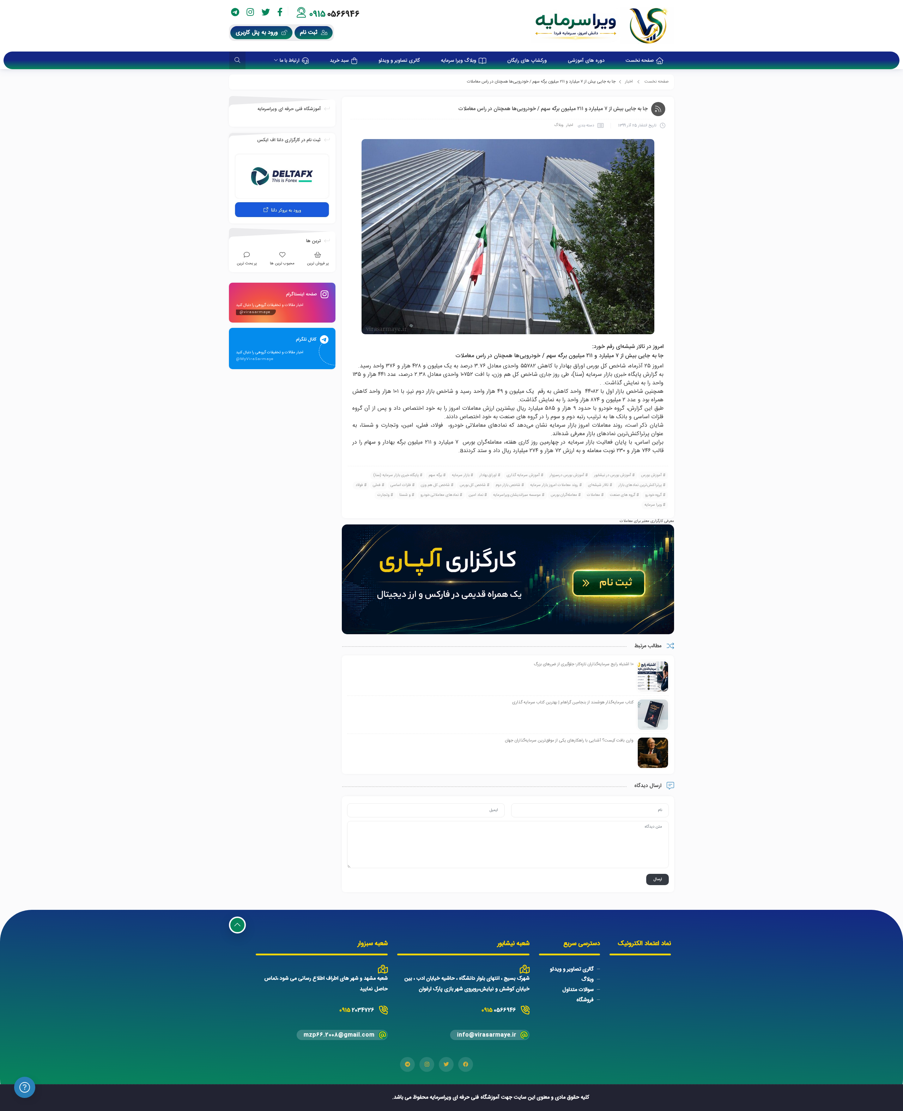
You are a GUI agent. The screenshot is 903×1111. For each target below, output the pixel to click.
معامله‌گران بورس (564, 495)
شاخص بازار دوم (508, 485)
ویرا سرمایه (653, 505)
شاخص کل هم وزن (435, 485)
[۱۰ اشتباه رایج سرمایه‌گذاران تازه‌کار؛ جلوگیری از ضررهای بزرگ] (653, 677)
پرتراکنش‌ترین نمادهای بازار (640, 485)
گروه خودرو (653, 495)
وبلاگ (558, 125)
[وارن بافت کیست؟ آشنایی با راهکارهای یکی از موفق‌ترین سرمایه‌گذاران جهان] (653, 753)
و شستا (405, 495)
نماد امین (475, 495)
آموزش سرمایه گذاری (523, 475)
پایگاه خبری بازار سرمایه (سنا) (396, 475)
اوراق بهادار (488, 475)
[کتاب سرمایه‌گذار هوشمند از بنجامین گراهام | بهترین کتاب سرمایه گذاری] (653, 715)
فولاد (359, 485)
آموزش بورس (651, 475)
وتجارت (383, 495)
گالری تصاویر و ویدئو (572, 969)
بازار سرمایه (460, 475)
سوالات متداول (578, 989)
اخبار (629, 81)
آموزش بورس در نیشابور (612, 475)
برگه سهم (435, 475)
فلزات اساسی (400, 485)
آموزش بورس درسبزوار (567, 475)
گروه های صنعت (622, 495)
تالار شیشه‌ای (598, 485)
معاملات (593, 495)
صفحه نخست (656, 81)
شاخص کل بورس (473, 485)
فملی (377, 485)
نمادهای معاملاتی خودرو (439, 495)
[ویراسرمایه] (602, 26)
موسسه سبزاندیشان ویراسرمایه (517, 495)
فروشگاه (585, 999)
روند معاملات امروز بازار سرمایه (554, 485)
